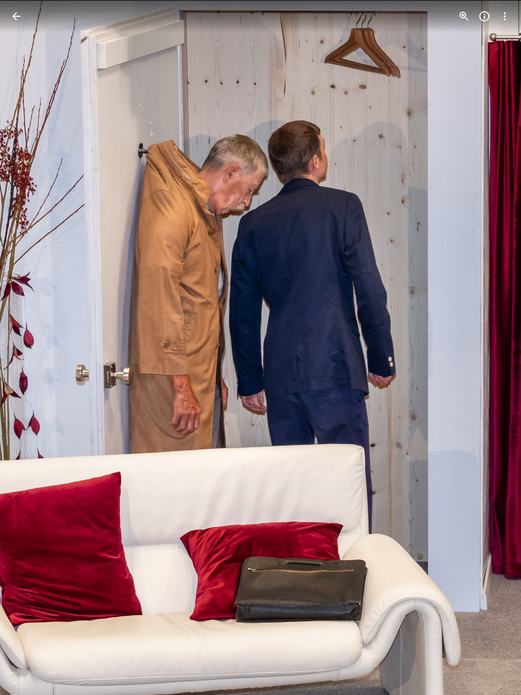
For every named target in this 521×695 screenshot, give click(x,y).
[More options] (505, 16)
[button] (28, 347)
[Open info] (484, 16)
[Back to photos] (16, 16)
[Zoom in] (464, 16)
